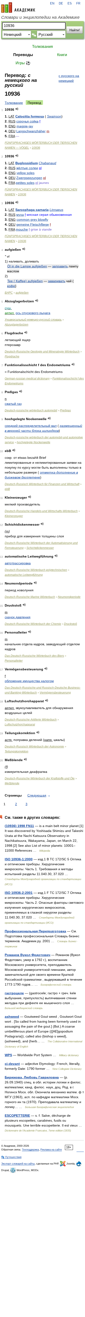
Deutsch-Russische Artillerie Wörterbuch (31, 719)
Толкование (14, 103)
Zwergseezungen (29, 178)
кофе (11, 286)
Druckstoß (70, 624)
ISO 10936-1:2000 (19, 859)
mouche (22, 229)
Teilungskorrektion (16, 751)
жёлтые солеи (27, 168)
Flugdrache (12, 356)
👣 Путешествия (11, 1157)
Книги (62, 55)
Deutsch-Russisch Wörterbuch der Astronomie (34, 746)
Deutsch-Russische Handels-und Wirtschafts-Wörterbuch (41, 511)
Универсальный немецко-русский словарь (33, 319)
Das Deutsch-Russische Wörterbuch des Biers (34, 655)
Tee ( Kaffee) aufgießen (25, 281)
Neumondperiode (69, 597)
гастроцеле (14, 993)
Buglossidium (26, 163)
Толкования (42, 47)
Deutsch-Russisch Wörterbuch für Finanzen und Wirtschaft (42, 484)
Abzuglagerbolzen (16, 324)
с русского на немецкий (69, 78)
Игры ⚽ (23, 63)
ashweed (12, 1016)
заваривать (56, 281)
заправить (60, 266)
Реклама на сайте (51, 1149)
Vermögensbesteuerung (55, 692)
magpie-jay (25, 126)
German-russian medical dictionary (27, 378)
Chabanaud (47, 163)
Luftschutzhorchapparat (20, 724)
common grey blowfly (32, 219)
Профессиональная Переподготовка (35, 931)
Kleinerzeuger (14, 516)
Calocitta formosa (29, 116)
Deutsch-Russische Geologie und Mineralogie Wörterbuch (42, 351)
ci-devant (12, 1064)
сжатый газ (13, 404)
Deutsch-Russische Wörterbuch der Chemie (33, 624)
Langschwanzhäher (31, 131)
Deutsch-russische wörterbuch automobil (31, 410)
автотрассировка (18, 563)
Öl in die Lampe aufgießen (27, 266)
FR (78, 3)
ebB (7, 489)
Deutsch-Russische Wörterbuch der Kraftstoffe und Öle (40, 778)
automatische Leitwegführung (24, 575)
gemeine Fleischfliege (32, 224)
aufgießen (22, 292)
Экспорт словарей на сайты (18, 1163)
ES (70, 3)
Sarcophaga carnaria (32, 210)
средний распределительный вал (31, 426)
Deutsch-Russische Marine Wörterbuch (30, 597)
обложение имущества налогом (29, 681)
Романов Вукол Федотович (27, 955)
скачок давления (17, 617)
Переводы (23, 55)
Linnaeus (56, 210)
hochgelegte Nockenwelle (33, 442)
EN (52, 3)
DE (61, 3)
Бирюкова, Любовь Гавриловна (32, 1077)
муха (20, 214)
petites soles (25, 183)
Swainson (54, 116)
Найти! (74, 30)
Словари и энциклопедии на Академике (40, 17)
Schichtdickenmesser (40, 548)
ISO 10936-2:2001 (19, 893)
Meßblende (12, 783)
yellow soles (25, 173)
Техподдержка (30, 1149)
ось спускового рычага (33, 313)
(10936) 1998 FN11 (19, 826)
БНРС (9, 292)
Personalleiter (14, 660)
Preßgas (65, 410)
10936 (36, 147)
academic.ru (18, 7)
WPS (8, 1055)
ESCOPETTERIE (17, 1115)
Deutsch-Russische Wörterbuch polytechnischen (36, 570)
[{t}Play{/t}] (17, 109)
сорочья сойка (27, 121)
